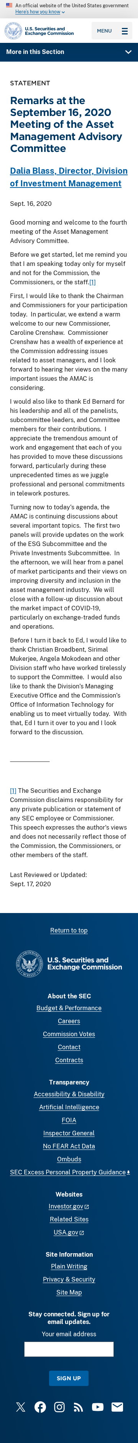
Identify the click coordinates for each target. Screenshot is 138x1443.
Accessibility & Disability (69, 1094)
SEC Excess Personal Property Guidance (68, 1172)
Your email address (69, 1334)
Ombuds (69, 1159)
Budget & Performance (69, 1008)
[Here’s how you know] (69, 9)
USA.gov (66, 1232)
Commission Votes (69, 1034)
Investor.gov (66, 1206)
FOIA (69, 1120)
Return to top (69, 930)
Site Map (69, 1292)
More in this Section (35, 51)
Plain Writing (69, 1266)
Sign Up (69, 1378)
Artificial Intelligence (69, 1107)
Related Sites (69, 1219)
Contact (69, 1047)
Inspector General (69, 1133)
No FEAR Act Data (69, 1146)
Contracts (69, 1060)
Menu (104, 31)
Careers (69, 1021)
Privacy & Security (69, 1279)
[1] (92, 282)
